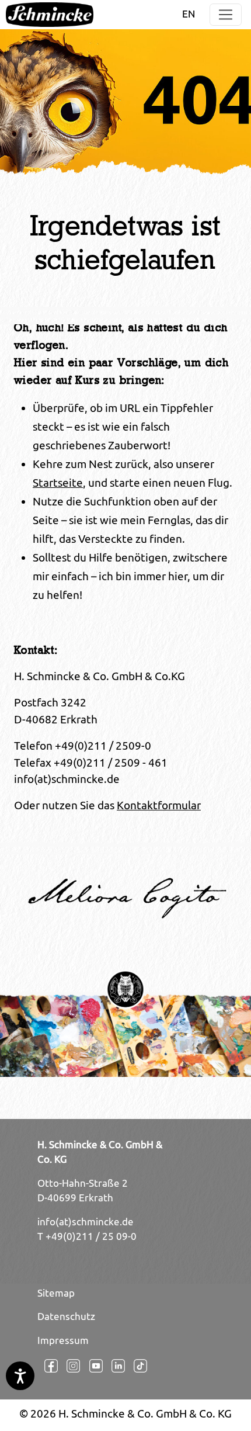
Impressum (63, 1340)
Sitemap (56, 1293)
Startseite (58, 482)
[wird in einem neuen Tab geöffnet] (48, 1365)
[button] (226, 15)
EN (188, 14)
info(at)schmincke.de (85, 1222)
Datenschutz (66, 1316)
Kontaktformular (159, 805)
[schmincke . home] (49, 14)
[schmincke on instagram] (71, 1365)
